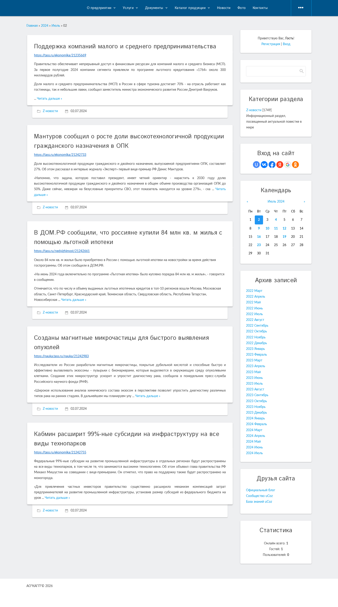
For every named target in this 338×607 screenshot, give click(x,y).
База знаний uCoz (259, 501)
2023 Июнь (254, 378)
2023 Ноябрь (256, 407)
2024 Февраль (256, 424)
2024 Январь (255, 418)
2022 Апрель (255, 296)
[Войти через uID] (256, 164)
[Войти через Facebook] (272, 164)
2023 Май (253, 372)
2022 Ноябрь (256, 337)
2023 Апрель (255, 366)
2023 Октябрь (256, 401)
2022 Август (255, 320)
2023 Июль (254, 383)
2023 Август (255, 389)
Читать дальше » (49, 98)
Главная (32, 25)
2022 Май (253, 302)
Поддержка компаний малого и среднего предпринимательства (125, 46)
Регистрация (270, 44)
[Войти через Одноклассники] (295, 164)
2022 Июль (254, 314)
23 (259, 245)
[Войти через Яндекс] (279, 164)
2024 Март (254, 430)
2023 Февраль (256, 354)
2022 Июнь (254, 308)
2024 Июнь (254, 447)
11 (276, 228)
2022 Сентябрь (257, 325)
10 (267, 228)
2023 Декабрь (256, 412)
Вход (286, 44)
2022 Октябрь (256, 331)
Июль (56, 25)
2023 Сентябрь (257, 395)
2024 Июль (254, 453)
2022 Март (254, 291)
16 (259, 236)
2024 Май (253, 441)
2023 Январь (255, 349)
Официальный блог (260, 490)
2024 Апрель (255, 436)
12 (284, 228)
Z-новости (50, 111)
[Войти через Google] (287, 164)
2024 (44, 25)
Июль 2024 (276, 201)
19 (284, 236)
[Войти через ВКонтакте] (264, 164)
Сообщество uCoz (259, 496)
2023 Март (254, 360)
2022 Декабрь (256, 343)
